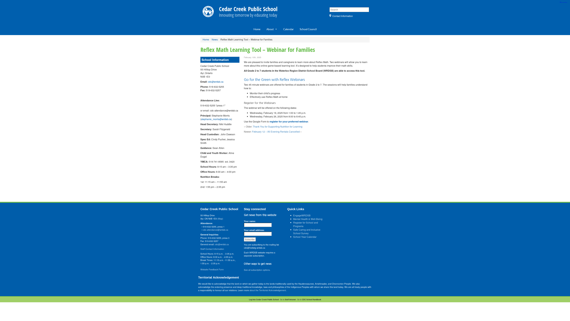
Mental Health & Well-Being (307, 219)
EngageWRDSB (302, 215)
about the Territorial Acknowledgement (268, 290)
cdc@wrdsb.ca (215, 81)
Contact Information (342, 16)
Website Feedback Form (212, 269)
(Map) (220, 218)
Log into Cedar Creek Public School (264, 299)
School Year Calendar (304, 237)
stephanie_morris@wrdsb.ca (216, 119)
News (215, 39)
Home (257, 29)
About (270, 29)
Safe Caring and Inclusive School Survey (306, 231)
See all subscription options (257, 269)
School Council (308, 29)
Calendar (288, 29)
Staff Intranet (290, 299)
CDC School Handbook (311, 299)
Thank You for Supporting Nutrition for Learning (277, 126)
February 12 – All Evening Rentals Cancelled (276, 131)
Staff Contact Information (212, 248)
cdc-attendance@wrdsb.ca (215, 229)
